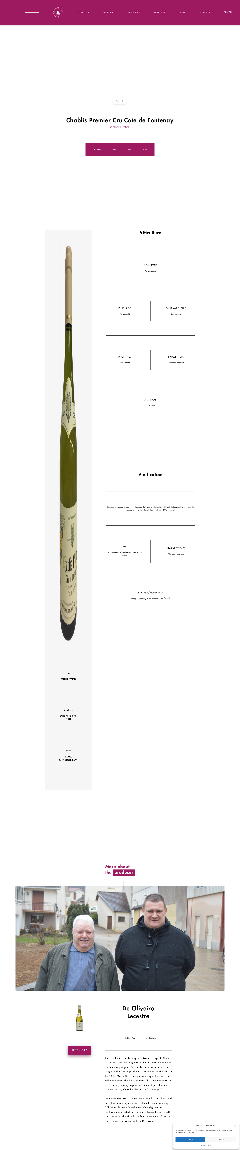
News (183, 12)
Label (130, 149)
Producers (83, 12)
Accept (190, 1139)
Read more (79, 1050)
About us (108, 12)
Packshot (114, 149)
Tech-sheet (146, 149)
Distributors (133, 12)
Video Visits (160, 12)
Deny (221, 1139)
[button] (235, 1125)
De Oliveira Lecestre (120, 127)
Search (228, 12)
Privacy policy (206, 1145)
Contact (205, 12)
